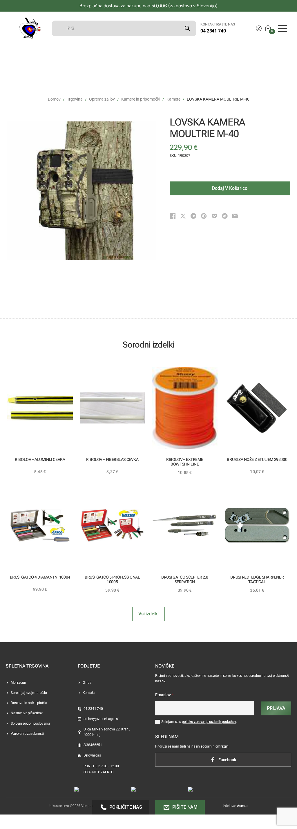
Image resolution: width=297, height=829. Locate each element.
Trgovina (75, 99)
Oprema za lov (102, 99)
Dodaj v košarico (229, 188)
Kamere (173, 99)
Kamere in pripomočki (140, 99)
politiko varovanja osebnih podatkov (209, 722)
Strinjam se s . (199, 722)
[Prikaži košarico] (268, 28)
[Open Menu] (282, 28)
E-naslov (164, 695)
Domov (54, 99)
